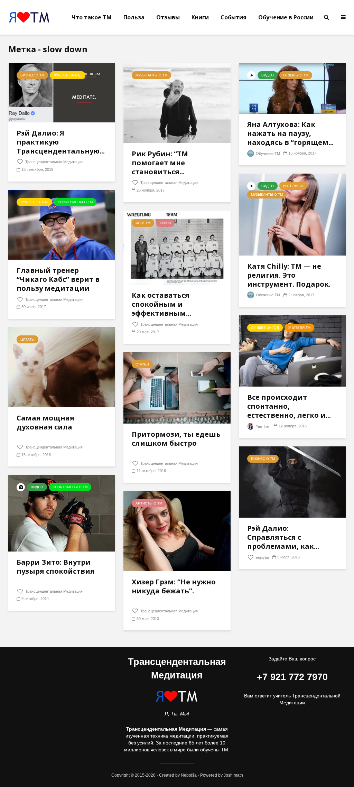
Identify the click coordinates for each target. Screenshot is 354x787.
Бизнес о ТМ (32, 75)
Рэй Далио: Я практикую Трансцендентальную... (61, 142)
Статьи (142, 364)
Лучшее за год (68, 75)
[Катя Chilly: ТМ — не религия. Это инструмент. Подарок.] (292, 214)
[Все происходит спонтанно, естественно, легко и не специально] (292, 350)
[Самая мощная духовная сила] (61, 367)
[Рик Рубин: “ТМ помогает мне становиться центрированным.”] (176, 102)
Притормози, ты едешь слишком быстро (176, 439)
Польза (134, 17)
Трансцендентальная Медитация (53, 162)
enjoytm (262, 557)
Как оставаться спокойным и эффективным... (161, 304)
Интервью (293, 186)
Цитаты (27, 339)
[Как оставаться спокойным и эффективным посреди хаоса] (176, 247)
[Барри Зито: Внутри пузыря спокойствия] (61, 513)
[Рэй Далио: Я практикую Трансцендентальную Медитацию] (61, 92)
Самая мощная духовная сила (45, 423)
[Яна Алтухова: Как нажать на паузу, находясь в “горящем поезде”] (292, 88)
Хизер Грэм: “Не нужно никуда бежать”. (174, 586)
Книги (200, 17)
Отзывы (168, 17)
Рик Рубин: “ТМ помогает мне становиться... (160, 162)
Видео (267, 75)
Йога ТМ (143, 223)
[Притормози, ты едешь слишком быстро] (176, 387)
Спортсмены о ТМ (75, 202)
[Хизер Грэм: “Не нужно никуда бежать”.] (176, 531)
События (233, 17)
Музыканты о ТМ (151, 75)
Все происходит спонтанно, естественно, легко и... (289, 406)
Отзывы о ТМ (295, 75)
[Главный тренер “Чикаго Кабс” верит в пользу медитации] (61, 224)
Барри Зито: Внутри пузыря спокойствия (56, 567)
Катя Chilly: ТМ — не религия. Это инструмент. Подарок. (288, 275)
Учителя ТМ (299, 328)
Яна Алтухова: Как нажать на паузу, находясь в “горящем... (290, 133)
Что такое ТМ (92, 17)
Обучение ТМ (267, 153)
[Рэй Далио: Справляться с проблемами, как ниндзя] (292, 481)
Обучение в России (286, 17)
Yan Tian (262, 426)
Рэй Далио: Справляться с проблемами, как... (283, 537)
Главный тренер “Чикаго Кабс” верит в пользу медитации (58, 279)
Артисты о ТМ (149, 503)
